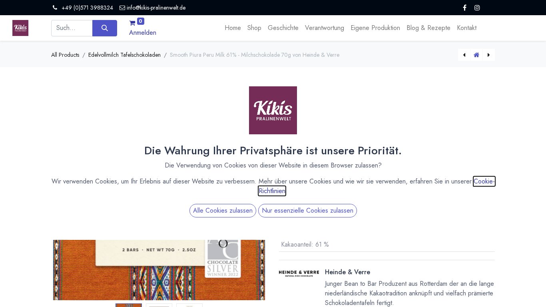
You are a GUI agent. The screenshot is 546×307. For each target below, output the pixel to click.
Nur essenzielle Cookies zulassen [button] (307, 210)
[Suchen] (104, 28)
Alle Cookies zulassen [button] (223, 210)
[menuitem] (232, 28)
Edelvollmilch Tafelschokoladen (124, 55)
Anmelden (142, 32)
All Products (65, 55)
